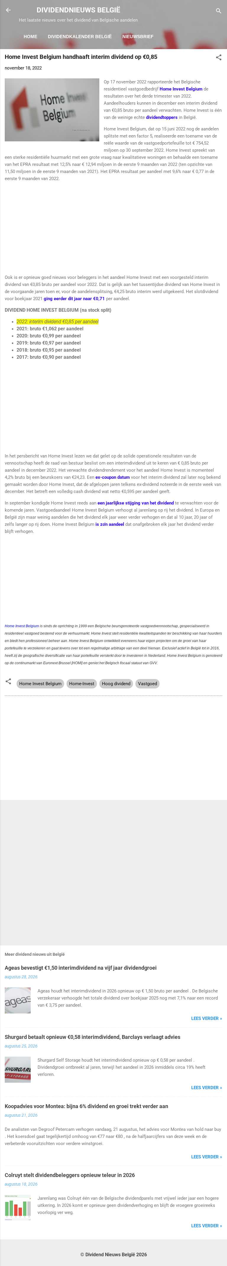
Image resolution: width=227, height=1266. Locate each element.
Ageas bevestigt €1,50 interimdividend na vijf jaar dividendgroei (81, 968)
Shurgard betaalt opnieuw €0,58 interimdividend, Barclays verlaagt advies (92, 1037)
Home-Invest (81, 683)
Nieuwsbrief (137, 36)
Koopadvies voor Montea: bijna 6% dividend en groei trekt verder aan (86, 1106)
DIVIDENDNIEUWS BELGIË (78, 10)
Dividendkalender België (80, 36)
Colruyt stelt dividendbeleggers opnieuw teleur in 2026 (70, 1175)
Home (30, 36)
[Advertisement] (113, 228)
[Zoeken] (218, 12)
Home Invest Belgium (22, 626)
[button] (218, 58)
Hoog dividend (116, 683)
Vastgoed (147, 683)
